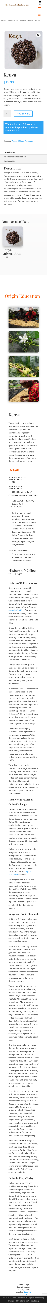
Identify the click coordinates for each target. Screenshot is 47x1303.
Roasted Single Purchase (22, 20)
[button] (38, 35)
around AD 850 (15, 610)
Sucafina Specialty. (25, 1293)
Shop (9, 20)
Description (9, 152)
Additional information (15, 156)
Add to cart (23, 113)
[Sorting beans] (24, 327)
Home (2, 20)
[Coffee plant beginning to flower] (24, 376)
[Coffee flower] (24, 352)
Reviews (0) (9, 161)
